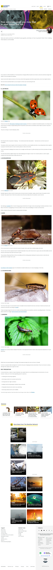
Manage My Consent (5, 536)
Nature (7, 9)
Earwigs (2, 349)
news (4, 9)
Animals (11, 9)
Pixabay (6, 121)
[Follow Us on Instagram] (41, 530)
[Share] (1, 31)
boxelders (9, 206)
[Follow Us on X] (51, 530)
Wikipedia (6, 190)
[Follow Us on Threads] (49, 530)
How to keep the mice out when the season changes (15, 84)
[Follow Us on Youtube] (44, 530)
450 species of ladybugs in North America (18, 123)
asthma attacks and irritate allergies (19, 311)
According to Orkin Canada (6, 267)
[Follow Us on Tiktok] (46, 530)
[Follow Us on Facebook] (39, 530)
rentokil (16, 307)
